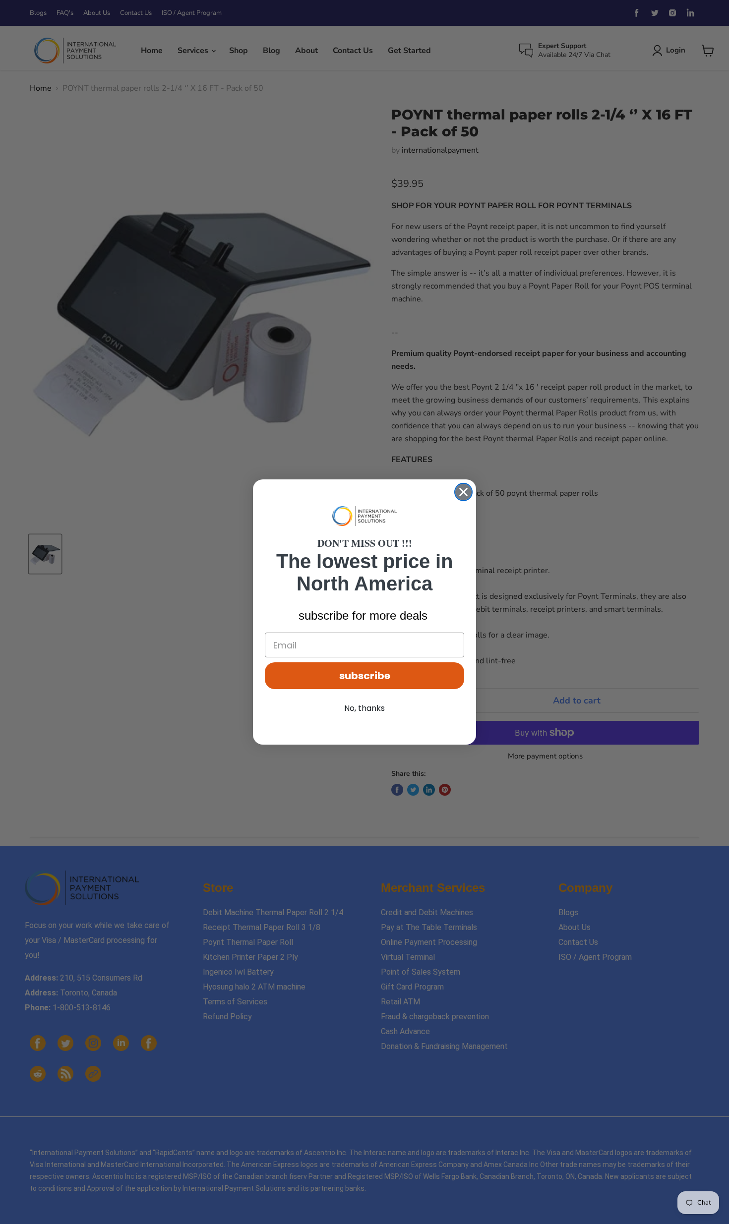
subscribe (364, 676)
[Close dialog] (463, 492)
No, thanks (364, 708)
